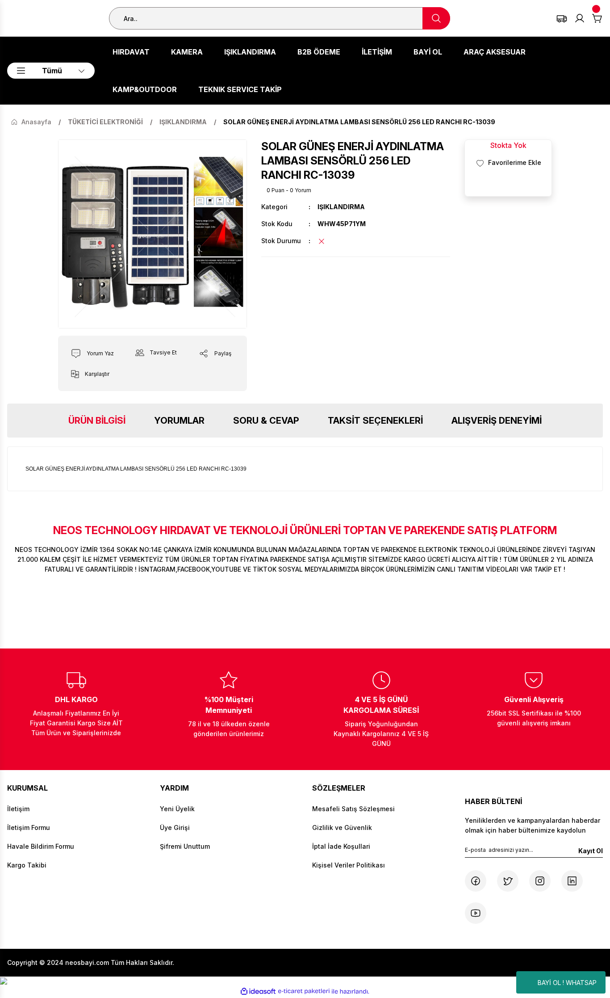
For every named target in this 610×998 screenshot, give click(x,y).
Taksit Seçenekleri (375, 420)
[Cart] (597, 18)
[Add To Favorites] (508, 163)
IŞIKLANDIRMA (341, 207)
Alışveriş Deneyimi (496, 420)
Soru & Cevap (266, 420)
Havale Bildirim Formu (40, 846)
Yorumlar (179, 420)
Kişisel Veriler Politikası (348, 865)
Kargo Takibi (26, 865)
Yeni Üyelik (177, 809)
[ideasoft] (258, 991)
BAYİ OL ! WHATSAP (567, 982)
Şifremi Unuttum (185, 846)
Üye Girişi (175, 827)
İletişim (18, 809)
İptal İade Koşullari (341, 846)
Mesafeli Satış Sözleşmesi (353, 809)
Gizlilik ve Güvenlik (342, 827)
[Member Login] (579, 18)
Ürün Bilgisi (96, 420)
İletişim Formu (28, 827)
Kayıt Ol (590, 851)
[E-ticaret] (304, 991)
